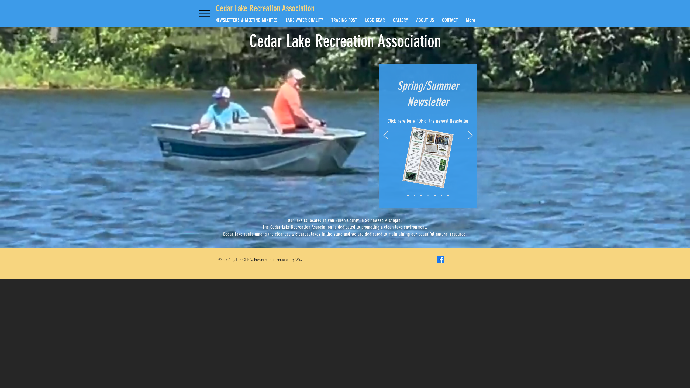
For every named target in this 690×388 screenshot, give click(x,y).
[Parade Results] (414, 195)
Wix (298, 259)
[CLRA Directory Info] (428, 195)
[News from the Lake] (408, 195)
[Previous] (385, 136)
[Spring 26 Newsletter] (421, 195)
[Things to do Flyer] (435, 195)
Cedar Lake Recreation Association (265, 8)
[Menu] (204, 13)
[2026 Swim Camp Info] (448, 195)
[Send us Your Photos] (441, 195)
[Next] (470, 136)
